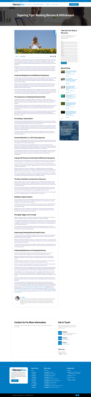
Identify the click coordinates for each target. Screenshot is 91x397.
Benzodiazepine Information (38, 4)
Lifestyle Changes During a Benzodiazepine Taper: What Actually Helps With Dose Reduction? (71, 104)
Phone (62, 44)
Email (62, 47)
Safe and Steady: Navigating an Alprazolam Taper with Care (34, 287)
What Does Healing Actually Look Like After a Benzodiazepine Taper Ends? (71, 96)
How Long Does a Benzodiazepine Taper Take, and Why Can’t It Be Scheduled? (71, 79)
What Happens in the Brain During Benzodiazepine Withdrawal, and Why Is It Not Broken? (71, 88)
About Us (29, 4)
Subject (62, 50)
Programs (48, 4)
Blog (53, 4)
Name (62, 41)
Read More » (68, 76)
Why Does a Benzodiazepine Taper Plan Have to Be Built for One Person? (71, 72)
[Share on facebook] (51, 56)
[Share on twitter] (53, 56)
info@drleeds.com (66, 339)
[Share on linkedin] (55, 56)
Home (25, 4)
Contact (56, 4)
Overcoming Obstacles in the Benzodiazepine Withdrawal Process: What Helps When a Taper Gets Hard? (71, 113)
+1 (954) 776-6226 (66, 133)
